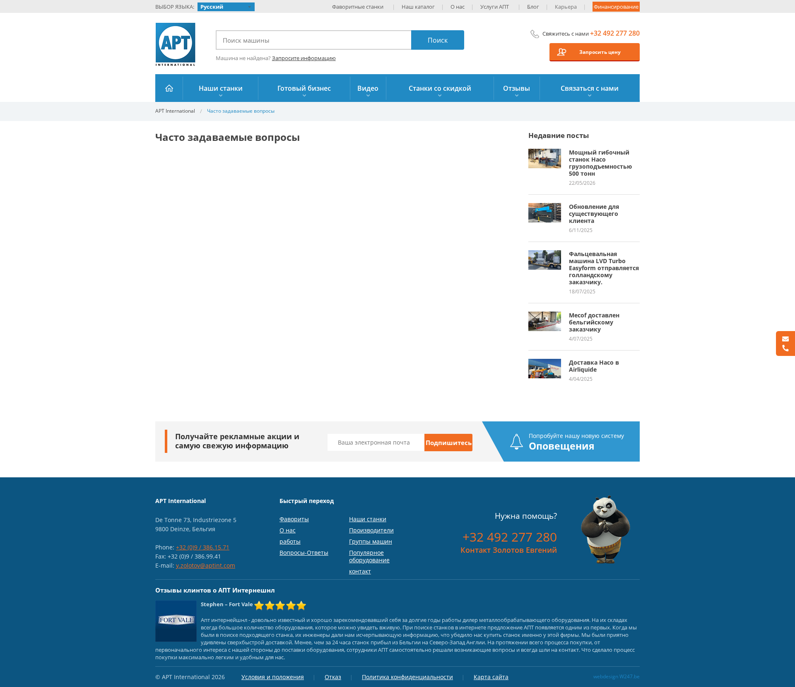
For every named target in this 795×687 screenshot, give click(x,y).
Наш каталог (418, 6)
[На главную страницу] (169, 88)
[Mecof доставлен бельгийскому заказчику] (544, 315)
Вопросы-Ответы (303, 552)
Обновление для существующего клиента (594, 214)
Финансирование (616, 6)
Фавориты (294, 519)
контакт (360, 571)
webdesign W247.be (616, 676)
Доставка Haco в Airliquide (594, 365)
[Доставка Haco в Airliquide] (544, 362)
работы (290, 541)
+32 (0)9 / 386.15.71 (202, 547)
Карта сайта (491, 677)
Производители (371, 530)
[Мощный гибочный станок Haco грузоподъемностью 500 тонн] (544, 152)
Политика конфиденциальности (407, 677)
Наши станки (367, 519)
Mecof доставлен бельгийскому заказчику (594, 322)
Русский (211, 6)
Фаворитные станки (357, 6)
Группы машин (370, 541)
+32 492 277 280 (615, 33)
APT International (175, 44)
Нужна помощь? (526, 515)
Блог (533, 6)
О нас (457, 6)
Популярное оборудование (369, 556)
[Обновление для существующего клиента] (544, 206)
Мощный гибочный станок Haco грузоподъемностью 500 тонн (600, 162)
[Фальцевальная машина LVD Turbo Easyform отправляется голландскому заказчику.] (544, 254)
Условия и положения (272, 677)
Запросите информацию (304, 58)
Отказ (333, 677)
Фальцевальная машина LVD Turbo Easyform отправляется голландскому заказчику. (604, 268)
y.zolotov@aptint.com (205, 565)
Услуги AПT (494, 6)
